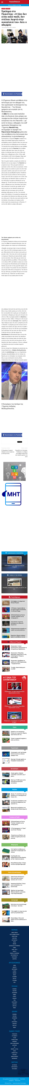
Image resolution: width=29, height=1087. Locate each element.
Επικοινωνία (17, 1080)
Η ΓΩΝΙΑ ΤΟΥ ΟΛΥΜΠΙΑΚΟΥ (9, 678)
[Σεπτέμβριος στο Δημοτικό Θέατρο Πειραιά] (14, 560)
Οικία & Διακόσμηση (14, 872)
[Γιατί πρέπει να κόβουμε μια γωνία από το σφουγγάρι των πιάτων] (6, 850)
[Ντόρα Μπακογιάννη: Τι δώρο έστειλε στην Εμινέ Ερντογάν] (6, 864)
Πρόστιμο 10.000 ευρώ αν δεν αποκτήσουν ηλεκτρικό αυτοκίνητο (18, 781)
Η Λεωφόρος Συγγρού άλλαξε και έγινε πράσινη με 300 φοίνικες (7, 452)
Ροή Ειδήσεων (15, 597)
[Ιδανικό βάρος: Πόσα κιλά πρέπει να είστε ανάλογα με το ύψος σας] (6, 919)
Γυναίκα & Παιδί (15, 817)
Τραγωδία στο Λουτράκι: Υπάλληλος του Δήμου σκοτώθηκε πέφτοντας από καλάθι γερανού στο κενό (21, 453)
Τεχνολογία (14, 748)
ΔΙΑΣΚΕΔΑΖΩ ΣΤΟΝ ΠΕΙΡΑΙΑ (15, 553)
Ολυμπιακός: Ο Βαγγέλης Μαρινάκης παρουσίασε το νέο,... (15, 706)
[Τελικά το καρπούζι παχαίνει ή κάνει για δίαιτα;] (6, 740)
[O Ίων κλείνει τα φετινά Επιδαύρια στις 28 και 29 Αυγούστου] (6, 623)
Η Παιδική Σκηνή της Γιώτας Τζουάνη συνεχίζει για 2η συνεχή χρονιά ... (18, 616)
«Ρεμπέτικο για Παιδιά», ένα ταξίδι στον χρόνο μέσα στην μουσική (18, 837)
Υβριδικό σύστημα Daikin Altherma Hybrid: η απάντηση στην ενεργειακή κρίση (18, 892)
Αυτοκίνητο (14, 768)
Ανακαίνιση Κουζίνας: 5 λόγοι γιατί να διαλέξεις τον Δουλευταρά (18, 885)
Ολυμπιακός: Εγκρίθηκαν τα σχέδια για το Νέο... (14, 721)
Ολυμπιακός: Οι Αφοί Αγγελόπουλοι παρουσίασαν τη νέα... (14, 692)
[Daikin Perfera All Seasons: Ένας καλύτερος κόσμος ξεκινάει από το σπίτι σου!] (6, 878)
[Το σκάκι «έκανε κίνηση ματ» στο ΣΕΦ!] (6, 669)
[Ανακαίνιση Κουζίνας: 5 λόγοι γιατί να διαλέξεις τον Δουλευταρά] (6, 885)
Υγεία (14, 727)
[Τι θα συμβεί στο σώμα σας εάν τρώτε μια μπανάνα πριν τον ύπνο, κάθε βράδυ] (6, 912)
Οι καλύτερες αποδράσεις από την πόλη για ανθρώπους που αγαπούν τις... (18, 802)
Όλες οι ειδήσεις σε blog (14, 5)
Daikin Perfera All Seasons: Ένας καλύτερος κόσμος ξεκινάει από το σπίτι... (17, 878)
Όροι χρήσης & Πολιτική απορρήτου (11, 1079)
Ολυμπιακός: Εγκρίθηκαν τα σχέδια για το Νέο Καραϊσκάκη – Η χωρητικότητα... (18, 662)
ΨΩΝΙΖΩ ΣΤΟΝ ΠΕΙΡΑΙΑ (15, 575)
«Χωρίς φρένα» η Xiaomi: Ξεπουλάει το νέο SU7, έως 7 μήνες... (18, 775)
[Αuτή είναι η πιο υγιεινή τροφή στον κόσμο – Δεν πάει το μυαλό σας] (6, 906)
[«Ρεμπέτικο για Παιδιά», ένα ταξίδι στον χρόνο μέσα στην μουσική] (6, 836)
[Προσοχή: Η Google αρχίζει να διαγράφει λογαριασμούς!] (6, 760)
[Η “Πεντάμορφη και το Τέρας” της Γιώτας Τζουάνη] (6, 830)
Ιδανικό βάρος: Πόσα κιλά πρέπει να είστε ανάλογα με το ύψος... (19, 919)
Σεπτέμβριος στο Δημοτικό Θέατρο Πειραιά (14, 566)
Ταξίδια (14, 789)
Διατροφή (14, 900)
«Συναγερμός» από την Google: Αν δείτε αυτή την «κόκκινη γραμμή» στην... (18, 754)
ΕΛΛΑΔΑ (3, 8)
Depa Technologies (22, 1083)
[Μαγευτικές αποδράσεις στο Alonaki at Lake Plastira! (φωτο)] (6, 809)
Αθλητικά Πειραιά (15, 642)
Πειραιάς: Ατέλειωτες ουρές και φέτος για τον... (14, 588)
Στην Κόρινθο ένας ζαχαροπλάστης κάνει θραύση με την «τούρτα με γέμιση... (18, 857)
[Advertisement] (14, 221)
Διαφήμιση (11, 1080)
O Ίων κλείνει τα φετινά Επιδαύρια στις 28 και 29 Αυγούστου (17, 623)
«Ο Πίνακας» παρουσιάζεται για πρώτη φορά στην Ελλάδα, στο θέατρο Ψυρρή (18, 609)
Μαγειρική (14, 844)
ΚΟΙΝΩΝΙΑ (8, 8)
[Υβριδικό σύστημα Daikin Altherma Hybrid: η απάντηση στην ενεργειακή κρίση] (6, 892)
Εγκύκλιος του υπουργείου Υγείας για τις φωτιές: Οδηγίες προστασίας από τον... (19, 733)
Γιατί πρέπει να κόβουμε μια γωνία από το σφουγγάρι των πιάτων (18, 851)
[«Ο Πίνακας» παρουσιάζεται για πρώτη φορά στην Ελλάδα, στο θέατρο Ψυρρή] (6, 609)
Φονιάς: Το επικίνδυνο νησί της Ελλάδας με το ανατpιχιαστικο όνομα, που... (19, 795)
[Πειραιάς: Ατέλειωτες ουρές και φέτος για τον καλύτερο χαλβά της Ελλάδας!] (14, 582)
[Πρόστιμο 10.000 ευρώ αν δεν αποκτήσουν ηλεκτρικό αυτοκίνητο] (6, 781)
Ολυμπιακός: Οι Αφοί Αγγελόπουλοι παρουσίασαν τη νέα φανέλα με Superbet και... (19, 647)
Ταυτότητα (22, 1079)
